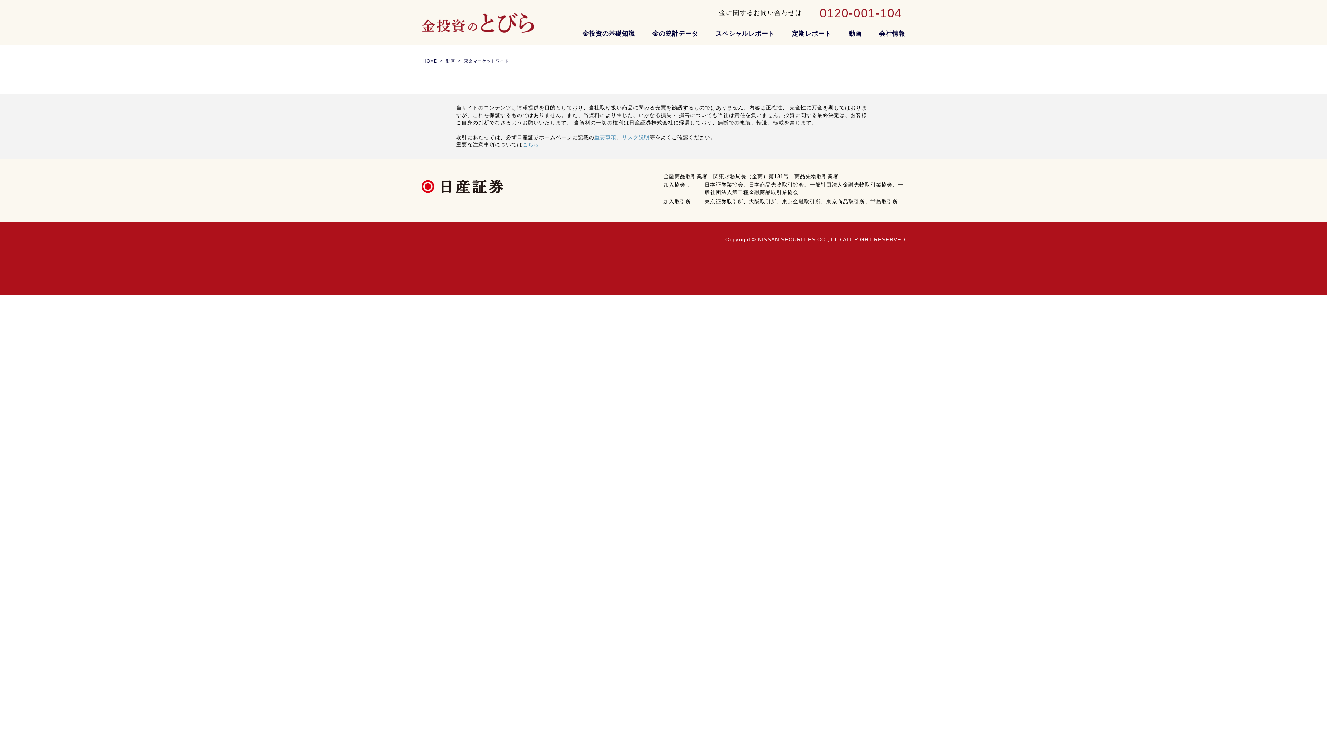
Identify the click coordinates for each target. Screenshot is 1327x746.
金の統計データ (675, 33)
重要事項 (605, 137)
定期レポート (811, 33)
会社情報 (892, 33)
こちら (531, 144)
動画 (855, 33)
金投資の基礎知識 (609, 33)
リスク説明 (636, 137)
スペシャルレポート (745, 33)
